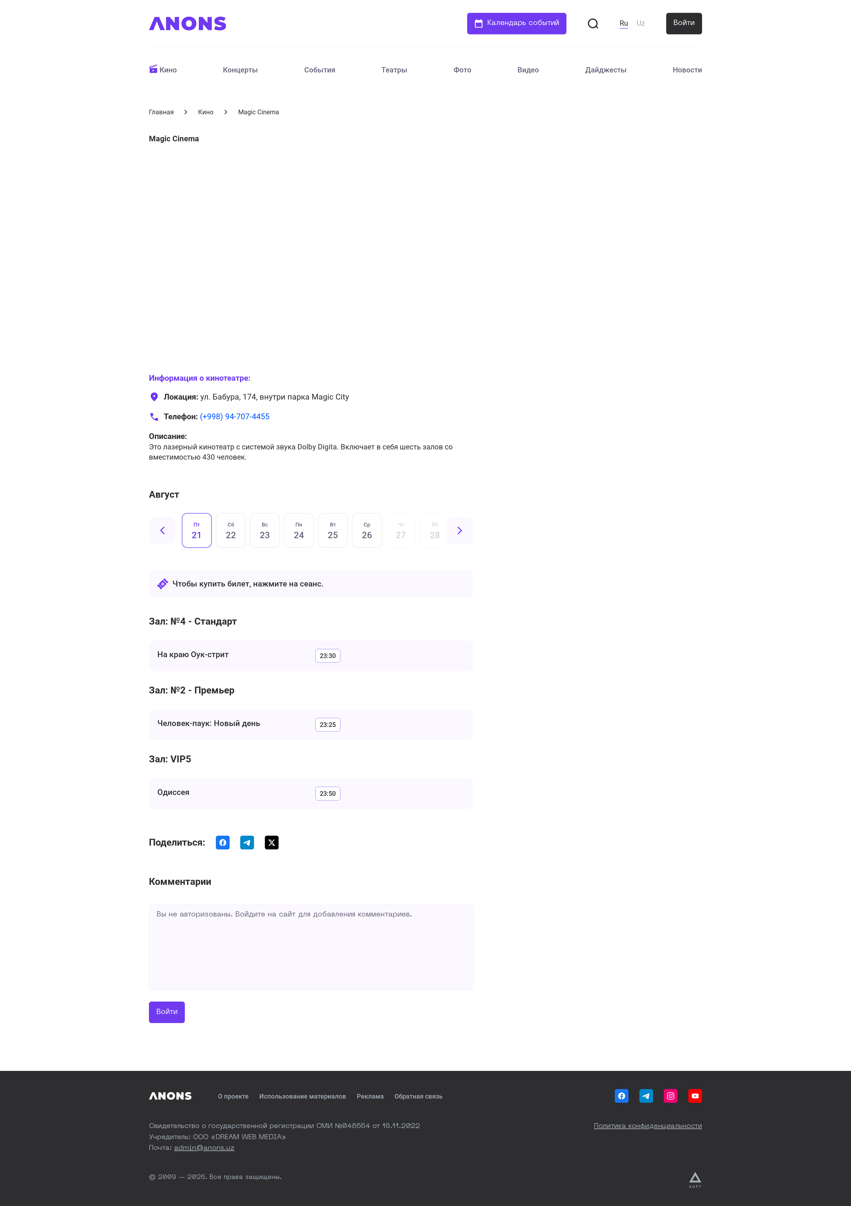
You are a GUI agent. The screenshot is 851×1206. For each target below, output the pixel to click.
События (319, 70)
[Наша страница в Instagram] (670, 1096)
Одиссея (173, 792)
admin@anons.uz (204, 1148)
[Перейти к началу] (187, 23)
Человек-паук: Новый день (208, 723)
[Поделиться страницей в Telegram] (247, 842)
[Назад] (162, 530)
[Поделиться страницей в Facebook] (223, 842)
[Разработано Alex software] (695, 1180)
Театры (394, 70)
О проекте (233, 1096)
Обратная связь (418, 1096)
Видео (528, 70)
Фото (462, 70)
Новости (687, 70)
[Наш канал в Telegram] (646, 1096)
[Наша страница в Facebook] (621, 1096)
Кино (168, 70)
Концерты (240, 70)
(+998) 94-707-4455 (234, 416)
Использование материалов (302, 1096)
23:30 (328, 656)
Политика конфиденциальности (648, 1126)
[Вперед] (460, 530)
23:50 (328, 793)
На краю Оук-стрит (193, 654)
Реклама (370, 1096)
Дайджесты (606, 70)
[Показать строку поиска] (593, 23)
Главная (161, 112)
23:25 (328, 724)
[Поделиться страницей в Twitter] (272, 842)
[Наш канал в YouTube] (695, 1096)
